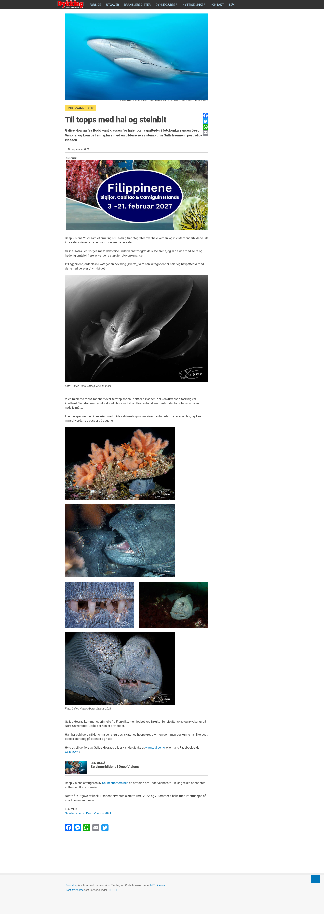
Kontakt (217, 4)
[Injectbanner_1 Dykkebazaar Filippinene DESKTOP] (137, 195)
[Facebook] (205, 115)
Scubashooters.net (115, 783)
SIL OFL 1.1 (115, 890)
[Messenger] (77, 827)
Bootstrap (71, 885)
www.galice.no (155, 747)
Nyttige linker (193, 4)
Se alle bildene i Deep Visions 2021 (88, 813)
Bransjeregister (137, 4)
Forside (95, 4)
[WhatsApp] (205, 127)
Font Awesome (75, 890)
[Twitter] (205, 121)
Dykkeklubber (166, 4)
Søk (232, 4)
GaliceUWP (72, 751)
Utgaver (112, 4)
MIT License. (158, 885)
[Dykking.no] (70, 4)
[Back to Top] (315, 879)
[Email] (205, 133)
